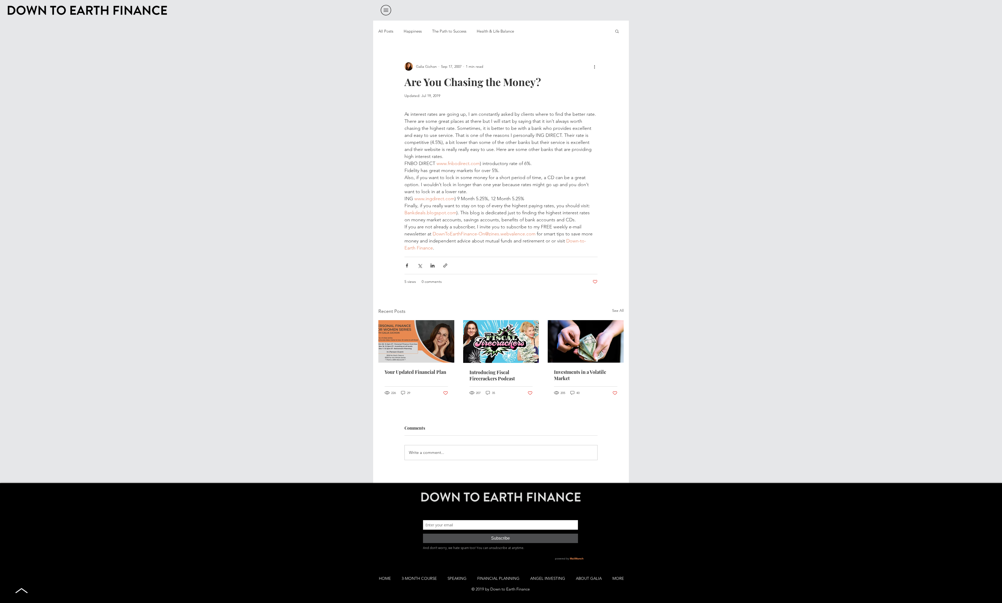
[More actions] (594, 66)
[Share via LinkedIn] (432, 265)
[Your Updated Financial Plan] (416, 341)
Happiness (413, 31)
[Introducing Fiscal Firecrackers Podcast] (501, 341)
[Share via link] (445, 265)
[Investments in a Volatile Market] (586, 341)
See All (618, 310)
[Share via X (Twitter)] (419, 265)
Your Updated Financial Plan (415, 372)
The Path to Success (449, 31)
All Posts (385, 31)
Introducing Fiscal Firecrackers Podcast (492, 375)
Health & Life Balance (495, 31)
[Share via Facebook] (406, 265)
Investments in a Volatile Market (580, 375)
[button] (386, 10)
